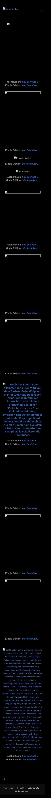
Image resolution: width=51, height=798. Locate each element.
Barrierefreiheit (21, 791)
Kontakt (20, 788)
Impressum (8, 788)
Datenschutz (33, 788)
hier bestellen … (30, 82)
